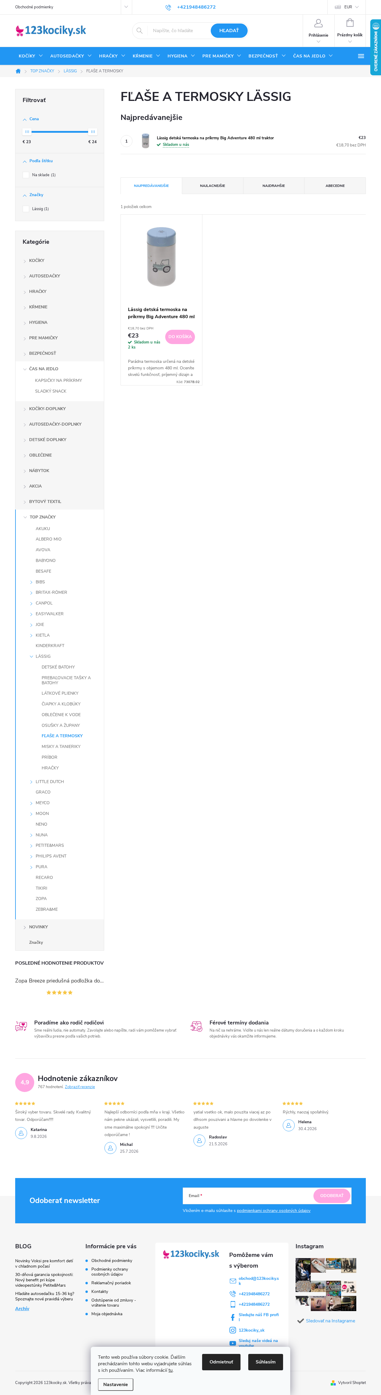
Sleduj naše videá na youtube (258, 1343)
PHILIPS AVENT (51, 856)
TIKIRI (41, 888)
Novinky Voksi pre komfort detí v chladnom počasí (44, 1263)
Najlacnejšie (212, 185)
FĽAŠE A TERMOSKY (62, 736)
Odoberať (332, 1196)
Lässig (40, 209)
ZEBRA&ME (47, 909)
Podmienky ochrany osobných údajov (109, 1271)
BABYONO (46, 560)
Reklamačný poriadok (111, 1283)
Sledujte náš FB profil (259, 1317)
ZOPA (41, 899)
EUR (348, 7)
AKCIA (35, 486)
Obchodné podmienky (34, 7)
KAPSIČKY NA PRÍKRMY (58, 380)
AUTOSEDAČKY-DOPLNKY (55, 424)
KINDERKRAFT (50, 646)
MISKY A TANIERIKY (61, 746)
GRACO (43, 792)
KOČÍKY (36, 260)
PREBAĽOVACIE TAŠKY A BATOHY (66, 680)
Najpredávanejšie (151, 185)
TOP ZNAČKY (43, 517)
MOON (42, 813)
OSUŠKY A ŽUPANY (61, 725)
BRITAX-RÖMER (51, 592)
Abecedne (335, 185)
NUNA (42, 835)
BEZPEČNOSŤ (42, 353)
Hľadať (229, 30)
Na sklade (43, 175)
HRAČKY (37, 291)
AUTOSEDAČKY (44, 276)
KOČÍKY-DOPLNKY (47, 409)
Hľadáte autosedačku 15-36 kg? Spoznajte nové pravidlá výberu (44, 1296)
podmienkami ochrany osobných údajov (273, 1210)
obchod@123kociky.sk (259, 1281)
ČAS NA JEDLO (43, 369)
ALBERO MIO (49, 539)
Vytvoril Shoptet (352, 1382)
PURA (41, 867)
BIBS (40, 582)
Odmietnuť (221, 1362)
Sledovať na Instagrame (330, 1321)
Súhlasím (266, 1362)
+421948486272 (254, 1294)
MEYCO (43, 803)
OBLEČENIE (40, 455)
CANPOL (44, 603)
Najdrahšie (274, 185)
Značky (36, 942)
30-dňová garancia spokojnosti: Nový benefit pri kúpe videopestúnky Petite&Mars (44, 1280)
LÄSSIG (43, 656)
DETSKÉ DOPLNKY (47, 440)
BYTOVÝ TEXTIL (45, 501)
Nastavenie (115, 1384)
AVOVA (43, 550)
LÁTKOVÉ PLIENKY (60, 693)
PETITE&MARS (50, 845)
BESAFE (43, 571)
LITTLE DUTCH (50, 782)
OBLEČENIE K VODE (61, 715)
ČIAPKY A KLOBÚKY (61, 704)
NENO (41, 824)
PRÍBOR (49, 757)
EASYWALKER (50, 614)
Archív (22, 1308)
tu (170, 1370)
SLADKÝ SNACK (50, 391)
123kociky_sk (252, 1330)
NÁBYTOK (39, 471)
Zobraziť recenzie (80, 1087)
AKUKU (43, 529)
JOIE (40, 624)
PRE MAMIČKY (43, 338)
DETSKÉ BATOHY (58, 667)
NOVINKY (38, 927)
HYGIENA (38, 322)
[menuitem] (31, 56)
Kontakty (99, 1291)
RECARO (44, 877)
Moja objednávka (106, 1314)
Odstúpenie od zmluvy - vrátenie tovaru (113, 1302)
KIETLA (43, 635)
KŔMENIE (38, 307)
